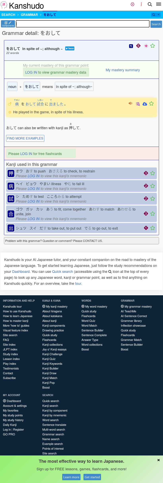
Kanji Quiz (48, 359)
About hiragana (52, 311)
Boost (46, 387)
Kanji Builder (50, 368)
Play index (9, 363)
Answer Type (90, 340)
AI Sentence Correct (134, 316)
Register (18, 429)
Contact (8, 373)
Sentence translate (54, 424)
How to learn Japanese (17, 316)
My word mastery (95, 306)
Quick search (62, 271)
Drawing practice (53, 330)
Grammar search (53, 434)
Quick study (49, 335)
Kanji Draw (49, 373)
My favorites (10, 410)
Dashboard (21, 271)
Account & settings (15, 405)
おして (30, 103)
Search (156, 24)
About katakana (52, 316)
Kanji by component (54, 410)
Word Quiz (88, 320)
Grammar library (131, 320)
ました (56, 103)
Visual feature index (15, 330)
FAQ (6, 340)
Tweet (71, 48)
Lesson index (11, 359)
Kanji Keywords (52, 363)
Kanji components (53, 325)
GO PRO (9, 434)
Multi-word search (53, 429)
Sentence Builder (92, 330)
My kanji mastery (56, 306)
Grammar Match (131, 340)
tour (78, 283)
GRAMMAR (29, 14)
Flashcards (49, 340)
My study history (13, 420)
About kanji (49, 320)
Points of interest (53, 448)
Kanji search (50, 405)
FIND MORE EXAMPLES (25, 138)
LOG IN (31, 72)
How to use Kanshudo (17, 311)
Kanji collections (52, 344)
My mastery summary (123, 69)
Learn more (71, 477)
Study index (10, 354)
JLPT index (10, 349)
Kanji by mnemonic (54, 415)
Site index (9, 344)
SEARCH (8, 14)
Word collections (92, 344)
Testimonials (11, 368)
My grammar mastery (138, 306)
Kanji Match (49, 378)
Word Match (89, 325)
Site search (10, 335)
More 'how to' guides (16, 325)
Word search (50, 420)
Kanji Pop (48, 382)
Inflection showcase (133, 325)
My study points (13, 415)
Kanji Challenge (52, 354)
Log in (7, 429)
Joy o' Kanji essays (54, 349)
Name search (50, 439)
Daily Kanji (9, 424)
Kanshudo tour (12, 306)
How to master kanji (15, 320)
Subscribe (9, 378)
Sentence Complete (94, 335)
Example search (52, 444)
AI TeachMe (128, 311)
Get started (92, 477)
